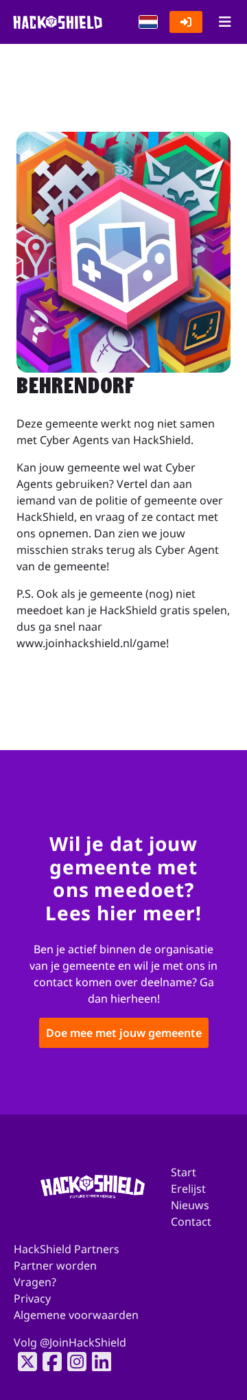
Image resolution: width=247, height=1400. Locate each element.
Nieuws (190, 1205)
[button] (148, 22)
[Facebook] (48, 1362)
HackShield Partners (66, 1249)
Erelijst (188, 1188)
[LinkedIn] (97, 1362)
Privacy (32, 1298)
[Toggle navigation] (225, 22)
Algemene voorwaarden (76, 1314)
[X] (23, 1362)
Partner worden (55, 1265)
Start (183, 1172)
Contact (191, 1221)
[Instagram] (72, 1362)
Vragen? (35, 1282)
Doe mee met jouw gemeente (124, 1033)
